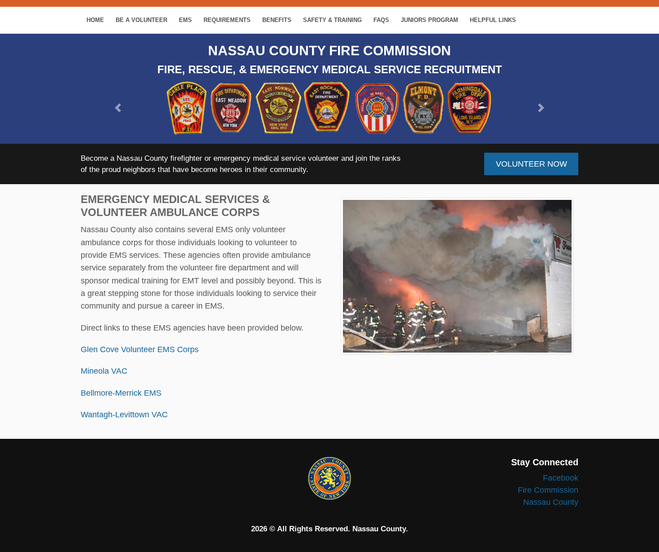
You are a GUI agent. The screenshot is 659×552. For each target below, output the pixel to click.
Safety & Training (332, 20)
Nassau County (550, 502)
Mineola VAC (104, 371)
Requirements (227, 20)
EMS (185, 20)
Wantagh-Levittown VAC (124, 414)
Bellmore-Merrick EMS (121, 393)
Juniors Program (429, 20)
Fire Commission (548, 490)
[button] (118, 108)
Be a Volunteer (141, 20)
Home (95, 20)
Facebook (560, 477)
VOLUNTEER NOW (531, 163)
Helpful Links (493, 20)
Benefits (276, 20)
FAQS (381, 20)
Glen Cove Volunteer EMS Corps (140, 349)
